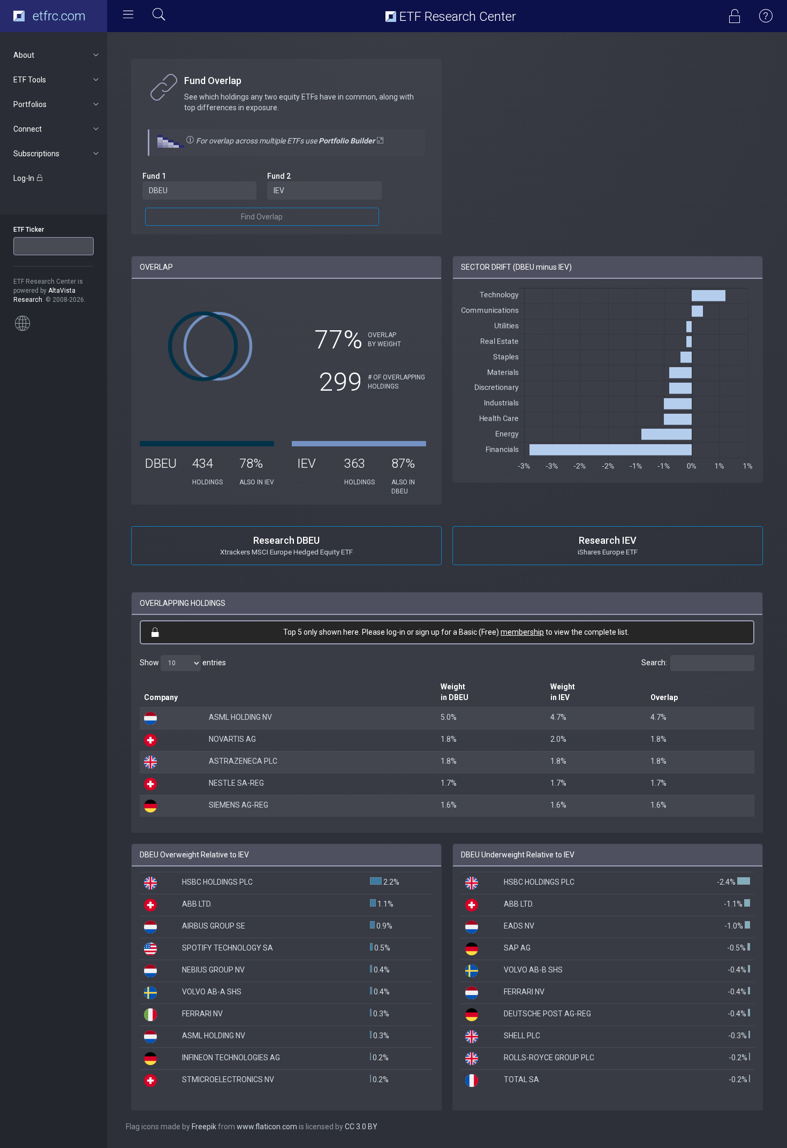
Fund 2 (279, 176)
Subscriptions (36, 153)
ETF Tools (29, 79)
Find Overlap (262, 216)
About (23, 55)
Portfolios (30, 104)
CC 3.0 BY (361, 1126)
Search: (654, 662)
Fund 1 (154, 176)
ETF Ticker (28, 229)
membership (522, 632)
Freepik (204, 1126)
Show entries (183, 662)
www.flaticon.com (267, 1126)
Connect (27, 129)
